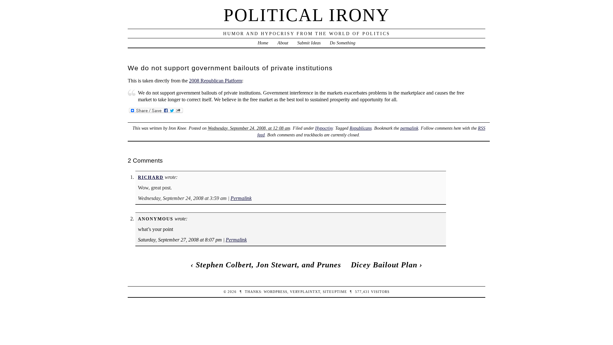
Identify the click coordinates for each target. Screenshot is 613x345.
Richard (150, 177)
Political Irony (306, 15)
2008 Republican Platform (215, 80)
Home (263, 42)
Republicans (361, 128)
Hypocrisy (324, 128)
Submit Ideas (309, 42)
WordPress (275, 292)
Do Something (342, 42)
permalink (409, 128)
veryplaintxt (305, 292)
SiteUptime (335, 292)
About (282, 42)
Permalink (241, 198)
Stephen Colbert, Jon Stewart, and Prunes (268, 265)
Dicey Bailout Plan (384, 265)
